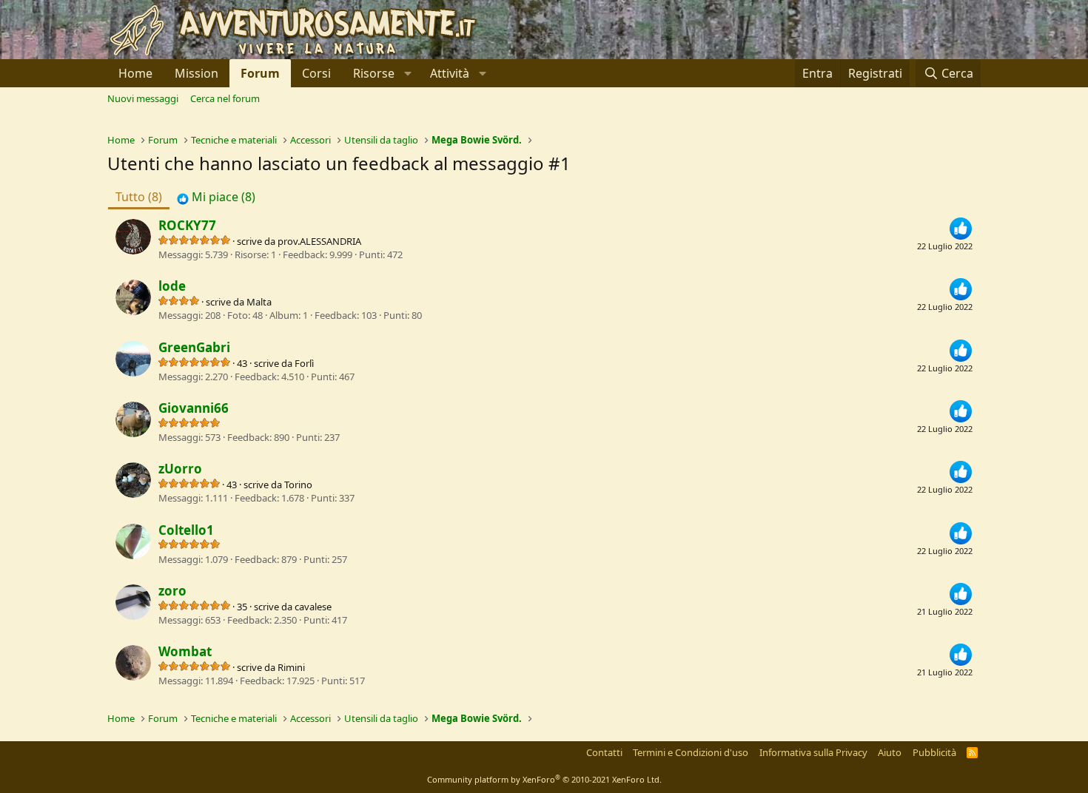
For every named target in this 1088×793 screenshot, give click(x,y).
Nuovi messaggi (142, 98)
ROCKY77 (187, 225)
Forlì (304, 363)
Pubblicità (934, 752)
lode (172, 285)
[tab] (216, 196)
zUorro (180, 468)
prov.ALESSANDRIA (319, 241)
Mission (196, 73)
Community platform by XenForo (544, 779)
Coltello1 (186, 530)
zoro (172, 590)
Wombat (185, 651)
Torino (298, 484)
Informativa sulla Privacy (813, 752)
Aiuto (889, 752)
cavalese (313, 606)
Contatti (604, 752)
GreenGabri (194, 347)
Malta (259, 301)
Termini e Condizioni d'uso (690, 752)
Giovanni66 (193, 407)
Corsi (316, 73)
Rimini (291, 667)
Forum (260, 73)
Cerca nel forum (225, 98)
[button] (380, 73)
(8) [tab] (138, 197)
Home (135, 73)
